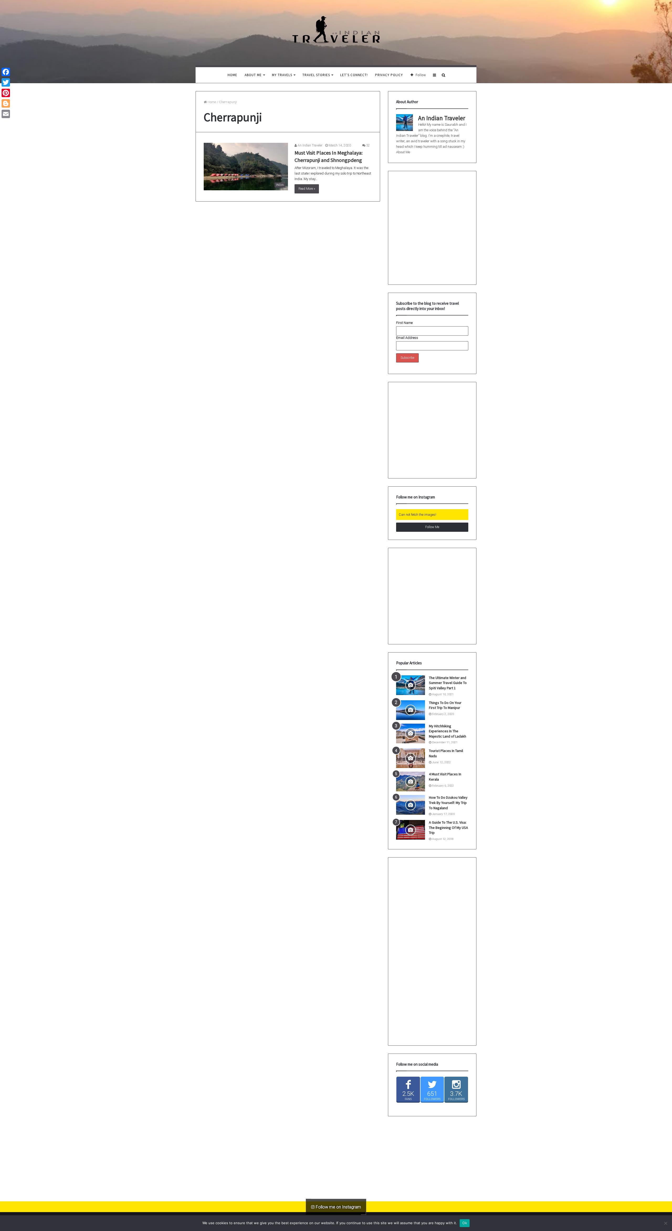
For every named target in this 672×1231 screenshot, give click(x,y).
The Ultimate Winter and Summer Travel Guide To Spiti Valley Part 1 (448, 682)
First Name (404, 323)
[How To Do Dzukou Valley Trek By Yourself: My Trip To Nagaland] (410, 805)
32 (367, 145)
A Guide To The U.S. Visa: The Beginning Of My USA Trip (448, 827)
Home (232, 75)
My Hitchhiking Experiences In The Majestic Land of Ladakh (447, 731)
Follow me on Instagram (338, 1206)
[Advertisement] (435, 435)
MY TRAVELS (282, 75)
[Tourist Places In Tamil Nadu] (410, 758)
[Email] (6, 114)
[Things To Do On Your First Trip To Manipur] (410, 710)
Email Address (407, 338)
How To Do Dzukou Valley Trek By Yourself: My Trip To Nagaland (448, 802)
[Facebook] (6, 72)
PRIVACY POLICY (389, 75)
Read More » (306, 189)
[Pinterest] (6, 93)
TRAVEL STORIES (316, 75)
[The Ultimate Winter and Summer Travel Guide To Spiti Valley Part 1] (410, 685)
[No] (665, 1223)
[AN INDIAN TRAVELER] (336, 30)
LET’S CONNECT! (354, 75)
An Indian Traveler (309, 145)
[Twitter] (6, 82)
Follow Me (432, 527)
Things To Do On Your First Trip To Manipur (445, 705)
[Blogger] (6, 103)
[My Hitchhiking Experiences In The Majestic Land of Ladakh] (410, 733)
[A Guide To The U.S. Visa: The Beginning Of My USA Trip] (410, 830)
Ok (464, 1223)
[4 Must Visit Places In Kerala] (410, 781)
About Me (253, 75)
